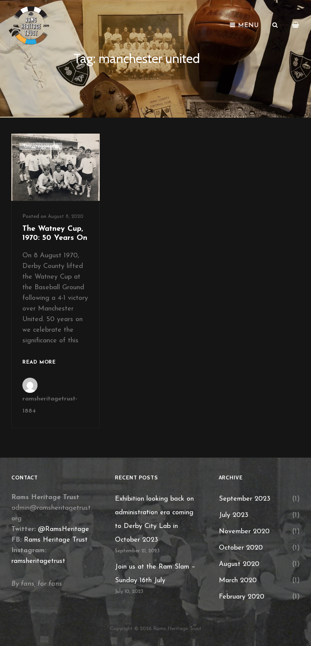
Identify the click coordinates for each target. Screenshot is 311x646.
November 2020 (244, 531)
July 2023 (233, 515)
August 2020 (239, 564)
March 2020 (238, 580)
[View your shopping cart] (295, 25)
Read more (39, 363)
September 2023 (244, 499)
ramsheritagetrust (38, 561)
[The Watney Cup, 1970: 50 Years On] (55, 167)
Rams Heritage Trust (56, 540)
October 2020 (241, 548)
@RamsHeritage (63, 529)
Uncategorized (41, 146)
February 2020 (241, 597)
